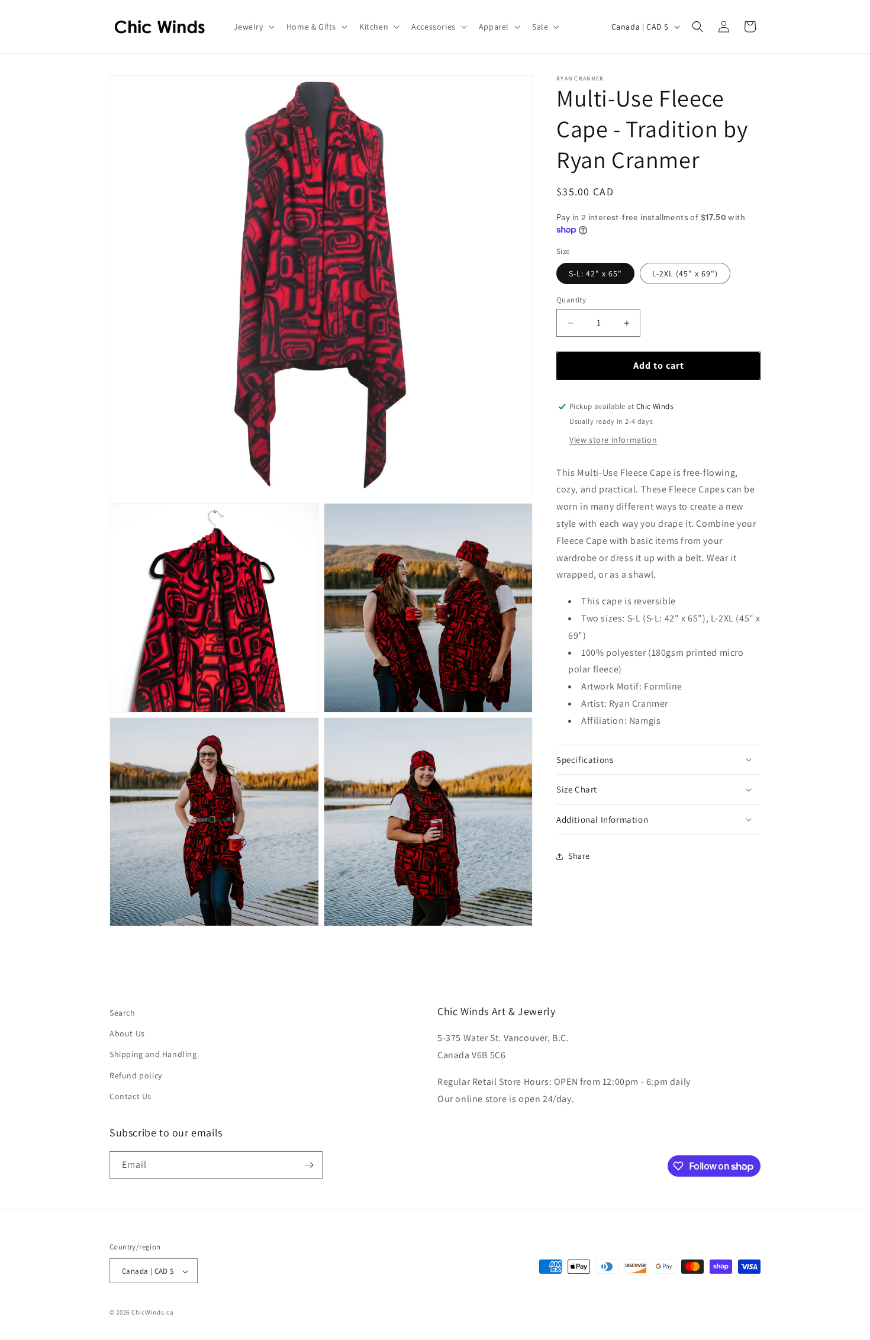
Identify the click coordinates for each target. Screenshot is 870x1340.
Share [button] (579, 856)
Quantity (571, 300)
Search (122, 1012)
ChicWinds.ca (152, 1313)
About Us (127, 1033)
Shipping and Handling (153, 1054)
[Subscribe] (309, 1165)
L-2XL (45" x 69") (685, 273)
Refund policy (135, 1075)
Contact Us (130, 1096)
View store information (613, 439)
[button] (253, 26)
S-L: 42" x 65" (595, 273)
